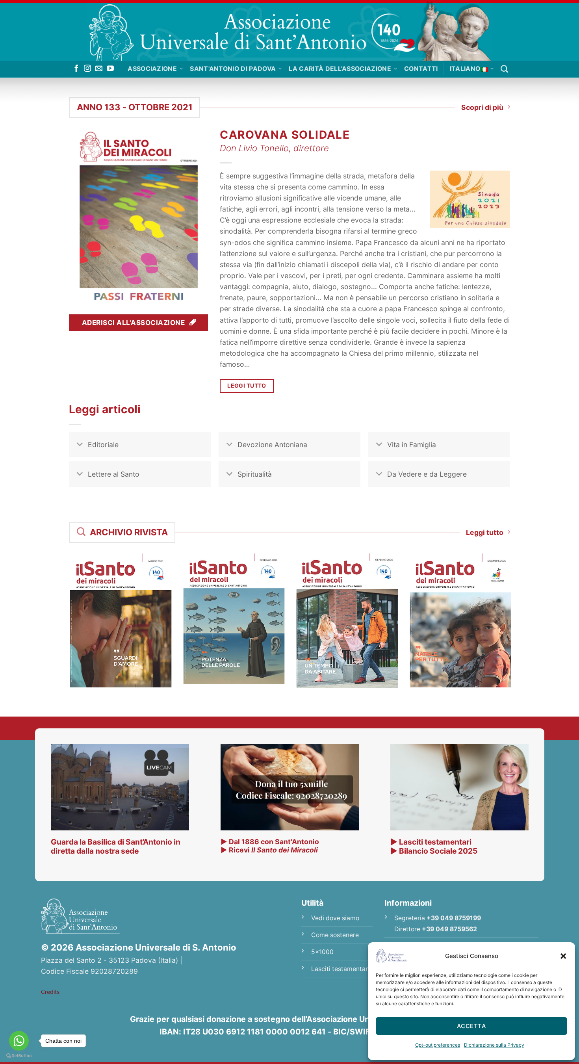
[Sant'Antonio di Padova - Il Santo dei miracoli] (289, 30)
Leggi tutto (484, 532)
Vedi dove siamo (335, 918)
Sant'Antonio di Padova (233, 68)
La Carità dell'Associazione (340, 68)
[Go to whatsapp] (19, 1041)
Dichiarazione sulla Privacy (494, 1045)
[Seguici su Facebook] (76, 69)
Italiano (465, 68)
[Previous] (59, 606)
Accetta (471, 1026)
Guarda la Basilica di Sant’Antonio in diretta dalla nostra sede (115, 846)
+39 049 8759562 (449, 929)
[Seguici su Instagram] (87, 69)
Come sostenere (335, 935)
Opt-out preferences (437, 1045)
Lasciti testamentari (340, 969)
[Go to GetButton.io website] (19, 1055)
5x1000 (322, 952)
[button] (563, 956)
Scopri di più (482, 107)
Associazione (152, 68)
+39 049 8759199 (454, 918)
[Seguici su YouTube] (110, 69)
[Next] (520, 606)
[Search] (504, 69)
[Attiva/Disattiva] (79, 445)
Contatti (421, 68)
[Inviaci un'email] (98, 69)
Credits (50, 991)
